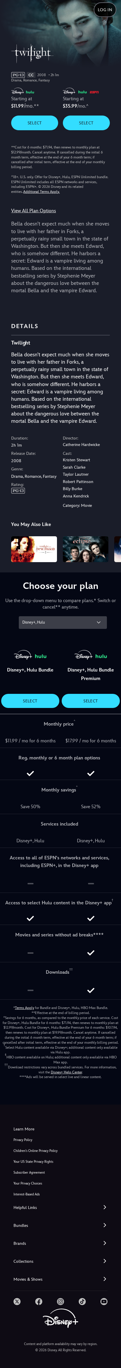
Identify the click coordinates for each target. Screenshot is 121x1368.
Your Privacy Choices (28, 1183)
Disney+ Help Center (66, 1072)
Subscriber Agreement (29, 1173)
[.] (17, 1301)
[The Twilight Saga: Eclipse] (85, 549)
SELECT (35, 123)
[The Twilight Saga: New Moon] (34, 549)
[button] (60, 1207)
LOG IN (105, 9)
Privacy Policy (23, 1140)
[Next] (111, 548)
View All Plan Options (33, 210)
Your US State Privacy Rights (33, 1162)
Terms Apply (24, 1008)
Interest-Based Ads (27, 1194)
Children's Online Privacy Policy (36, 1151)
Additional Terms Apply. (41, 192)
